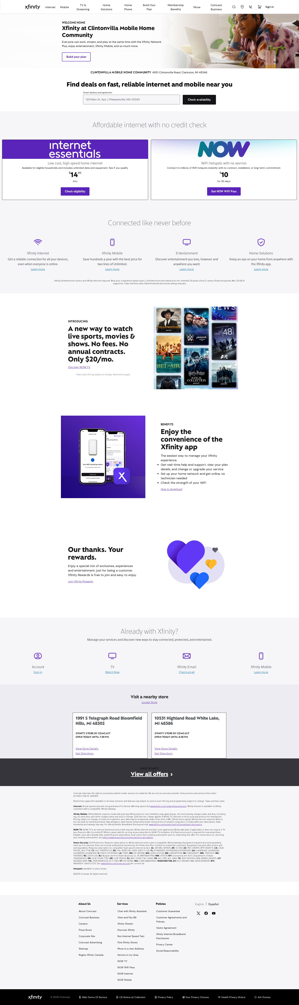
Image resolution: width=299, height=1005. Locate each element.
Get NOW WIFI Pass (224, 191)
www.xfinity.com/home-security (115, 864)
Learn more (38, 269)
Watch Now (112, 672)
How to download (171, 489)
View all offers (149, 774)
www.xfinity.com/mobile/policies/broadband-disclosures (175, 825)
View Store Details (87, 749)
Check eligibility (75, 191)
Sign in (38, 672)
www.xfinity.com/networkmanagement (168, 806)
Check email (186, 672)
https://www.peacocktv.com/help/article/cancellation (127, 838)
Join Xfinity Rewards (80, 581)
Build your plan (76, 57)
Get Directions (85, 753)
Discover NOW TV (79, 367)
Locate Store (149, 702)
